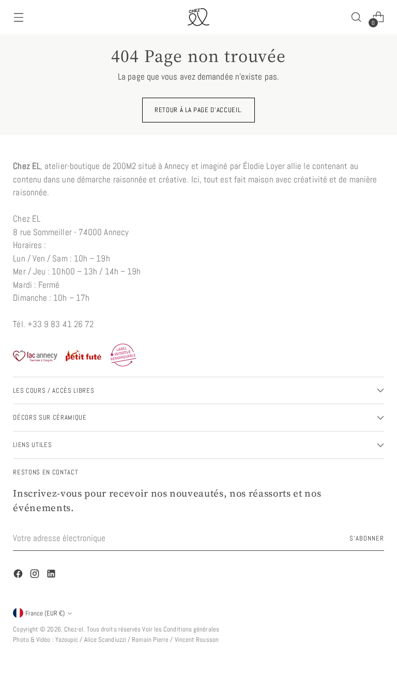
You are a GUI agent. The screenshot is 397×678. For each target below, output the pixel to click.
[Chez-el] (198, 17)
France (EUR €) (45, 613)
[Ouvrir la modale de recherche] (356, 17)
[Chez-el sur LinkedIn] (52, 575)
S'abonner (366, 538)
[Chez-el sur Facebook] (19, 575)
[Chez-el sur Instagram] (35, 575)
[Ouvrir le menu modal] (18, 17)
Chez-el (74, 629)
